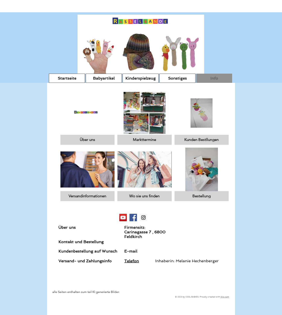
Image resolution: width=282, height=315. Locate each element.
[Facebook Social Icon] (133, 217)
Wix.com (225, 297)
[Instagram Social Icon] (143, 217)
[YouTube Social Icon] (123, 217)
